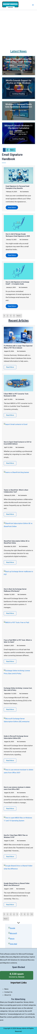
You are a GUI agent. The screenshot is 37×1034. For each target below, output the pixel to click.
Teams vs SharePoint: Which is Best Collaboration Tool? (16, 491)
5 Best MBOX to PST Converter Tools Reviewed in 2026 (16, 395)
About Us (7, 995)
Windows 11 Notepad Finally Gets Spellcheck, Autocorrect (18, 105)
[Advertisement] (18, 29)
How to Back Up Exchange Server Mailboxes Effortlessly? (15, 590)
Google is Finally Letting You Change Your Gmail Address (19, 60)
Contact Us (8, 992)
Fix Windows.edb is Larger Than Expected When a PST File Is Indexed (18, 347)
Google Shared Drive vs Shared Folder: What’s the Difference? (17, 884)
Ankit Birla (10, 89)
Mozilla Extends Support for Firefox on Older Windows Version (18, 83)
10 (32, 914)
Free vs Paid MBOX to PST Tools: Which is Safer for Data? (18, 641)
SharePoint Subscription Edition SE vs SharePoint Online (16, 542)
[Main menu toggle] (33, 5)
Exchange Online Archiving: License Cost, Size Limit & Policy (18, 689)
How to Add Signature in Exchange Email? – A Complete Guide (17, 283)
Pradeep (11, 65)
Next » (12, 150)
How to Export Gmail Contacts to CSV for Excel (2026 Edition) (17, 443)
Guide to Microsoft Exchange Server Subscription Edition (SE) (16, 737)
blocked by (19, 974)
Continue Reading (18, 70)
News (6, 989)
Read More (12, 207)
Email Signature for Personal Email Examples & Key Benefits (17, 187)
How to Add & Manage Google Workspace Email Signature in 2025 (18, 235)
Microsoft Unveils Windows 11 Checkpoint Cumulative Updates (19, 128)
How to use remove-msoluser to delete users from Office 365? (17, 788)
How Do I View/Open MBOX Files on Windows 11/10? (16, 836)
